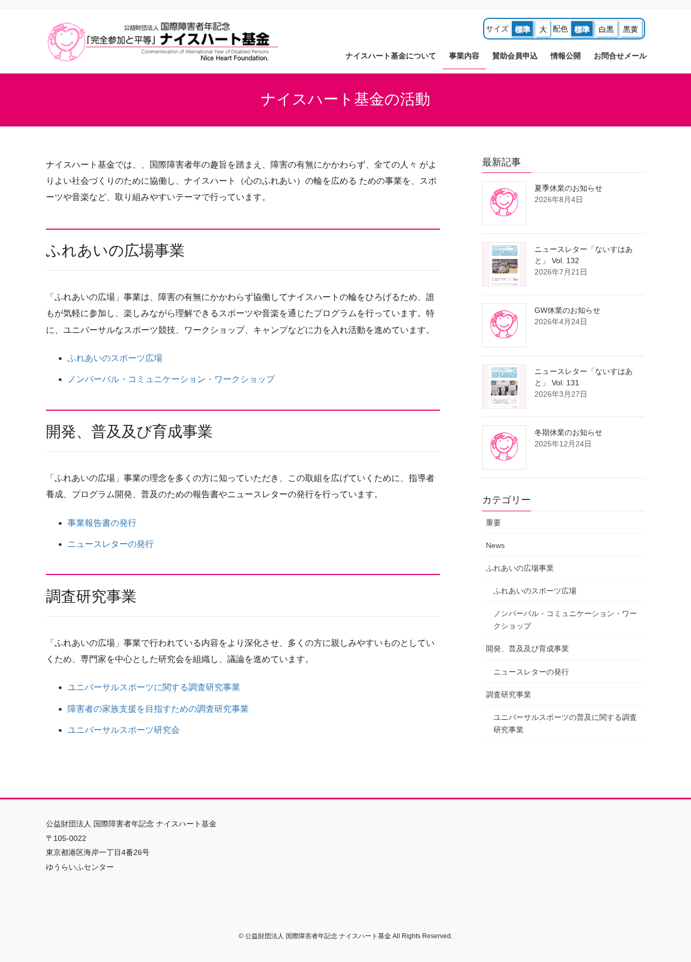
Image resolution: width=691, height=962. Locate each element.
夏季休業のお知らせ (568, 188)
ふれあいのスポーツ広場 (114, 358)
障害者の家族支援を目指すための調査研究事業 (158, 708)
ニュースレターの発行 (110, 544)
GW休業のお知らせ (567, 310)
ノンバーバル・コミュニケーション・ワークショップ (171, 379)
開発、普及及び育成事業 (527, 648)
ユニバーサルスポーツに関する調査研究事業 (153, 687)
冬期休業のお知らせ (568, 432)
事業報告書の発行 (102, 522)
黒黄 (630, 29)
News (495, 545)
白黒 (606, 29)
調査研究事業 (508, 694)
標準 (522, 29)
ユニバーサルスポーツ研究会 (123, 729)
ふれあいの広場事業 (520, 568)
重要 (493, 522)
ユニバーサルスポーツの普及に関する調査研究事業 (565, 723)
